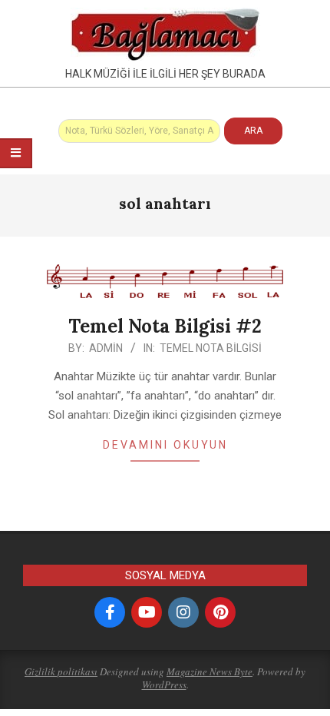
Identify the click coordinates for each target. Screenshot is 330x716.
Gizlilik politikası (61, 671)
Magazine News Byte (209, 671)
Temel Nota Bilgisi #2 (165, 326)
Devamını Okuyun (165, 445)
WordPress (164, 684)
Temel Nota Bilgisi (211, 348)
